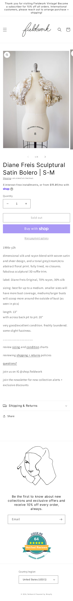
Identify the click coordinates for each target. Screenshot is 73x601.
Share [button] (11, 416)
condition (32, 347)
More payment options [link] (36, 238)
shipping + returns (28, 355)
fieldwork (31, 594)
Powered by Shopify (44, 594)
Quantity (8, 196)
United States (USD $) (35, 579)
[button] (5, 29)
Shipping (7, 178)
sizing (16, 347)
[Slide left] (28, 157)
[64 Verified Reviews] (36, 561)
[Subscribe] (60, 519)
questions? (10, 363)
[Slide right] (45, 157)
